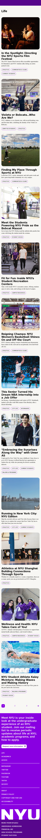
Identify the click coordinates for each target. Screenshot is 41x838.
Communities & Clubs (19, 69)
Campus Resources (18, 293)
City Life (15, 408)
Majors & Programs (9, 472)
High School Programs (11, 832)
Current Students (8, 73)
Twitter (4, 770)
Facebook (5, 773)
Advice (4, 760)
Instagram (5, 766)
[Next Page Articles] (38, 706)
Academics (6, 757)
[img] (20, 33)
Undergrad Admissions (11, 826)
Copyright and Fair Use (11, 798)
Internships (25, 408)
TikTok (4, 781)
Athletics (5, 69)
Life (3, 753)
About (4, 791)
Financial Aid (7, 829)
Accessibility (7, 801)
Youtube (5, 777)
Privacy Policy (7, 794)
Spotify (4, 784)
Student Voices (17, 237)
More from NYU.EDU (9, 823)
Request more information (13, 746)
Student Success (9, 835)
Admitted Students (8, 128)
